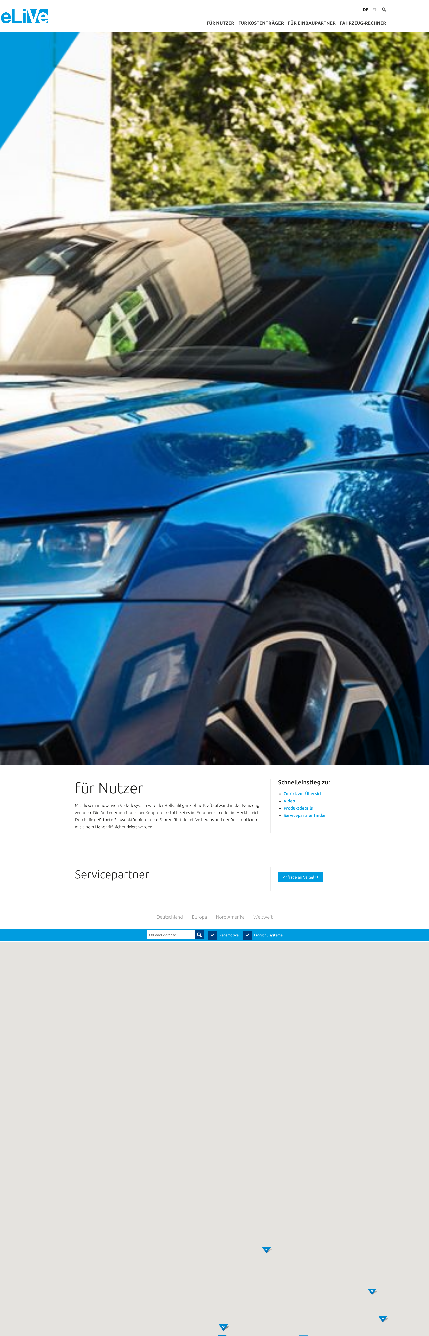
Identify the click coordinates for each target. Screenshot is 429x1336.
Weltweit (263, 917)
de (365, 9)
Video (289, 800)
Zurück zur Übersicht (304, 793)
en (375, 9)
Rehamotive (229, 935)
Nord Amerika (230, 917)
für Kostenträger (261, 22)
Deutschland (170, 917)
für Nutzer (220, 22)
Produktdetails (298, 808)
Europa (199, 917)
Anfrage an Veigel (298, 877)
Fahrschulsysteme (268, 935)
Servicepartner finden (305, 815)
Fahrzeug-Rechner (363, 22)
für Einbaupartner (312, 22)
